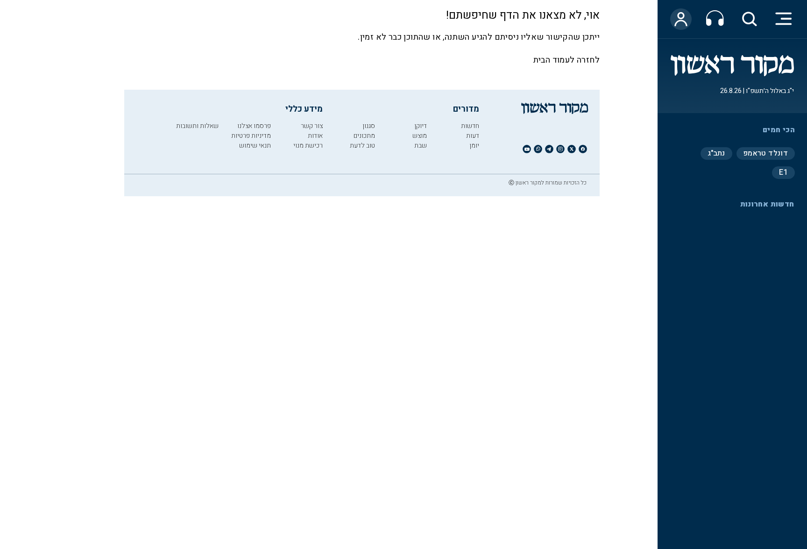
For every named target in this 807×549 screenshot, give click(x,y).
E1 (783, 172)
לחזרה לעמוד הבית (566, 60)
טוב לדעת (362, 145)
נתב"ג (716, 153)
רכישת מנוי (308, 145)
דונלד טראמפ (765, 153)
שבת (420, 145)
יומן (474, 145)
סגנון (368, 126)
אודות (315, 136)
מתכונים (364, 136)
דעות (472, 136)
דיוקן (420, 126)
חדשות (470, 126)
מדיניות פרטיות (251, 136)
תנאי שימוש (255, 145)
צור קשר (312, 126)
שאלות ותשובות (197, 126)
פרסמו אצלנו (254, 126)
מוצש (419, 136)
